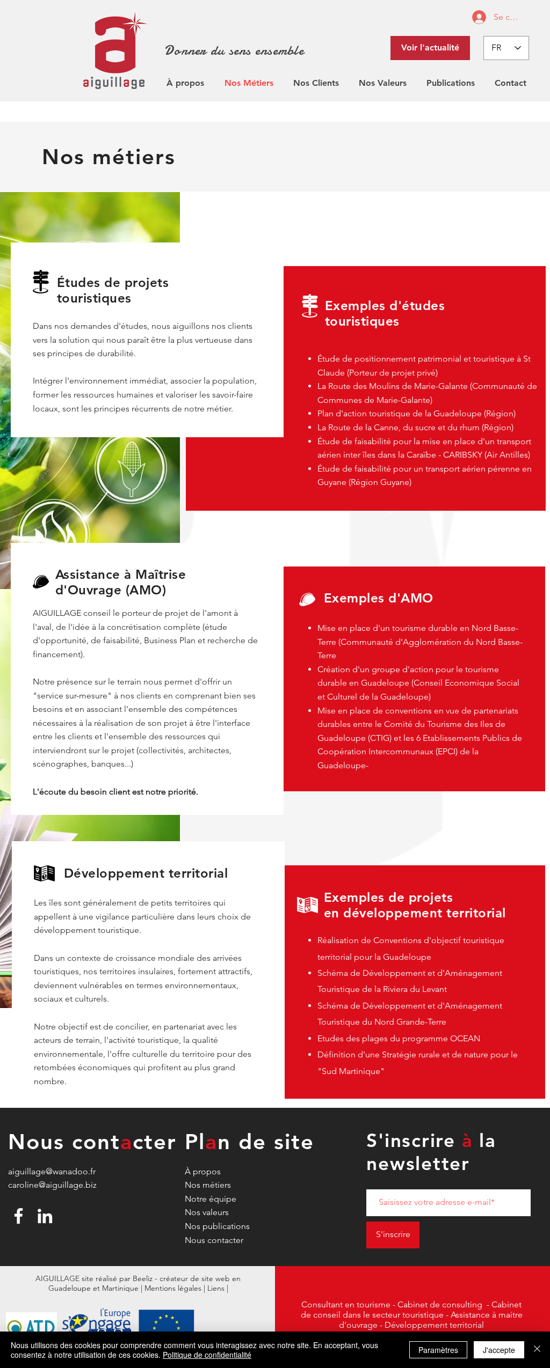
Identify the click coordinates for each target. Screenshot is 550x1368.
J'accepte (499, 1349)
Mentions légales (172, 1288)
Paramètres (438, 1349)
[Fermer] (537, 1349)
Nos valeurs (207, 1212)
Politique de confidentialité (207, 1354)
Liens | (217, 1288)
